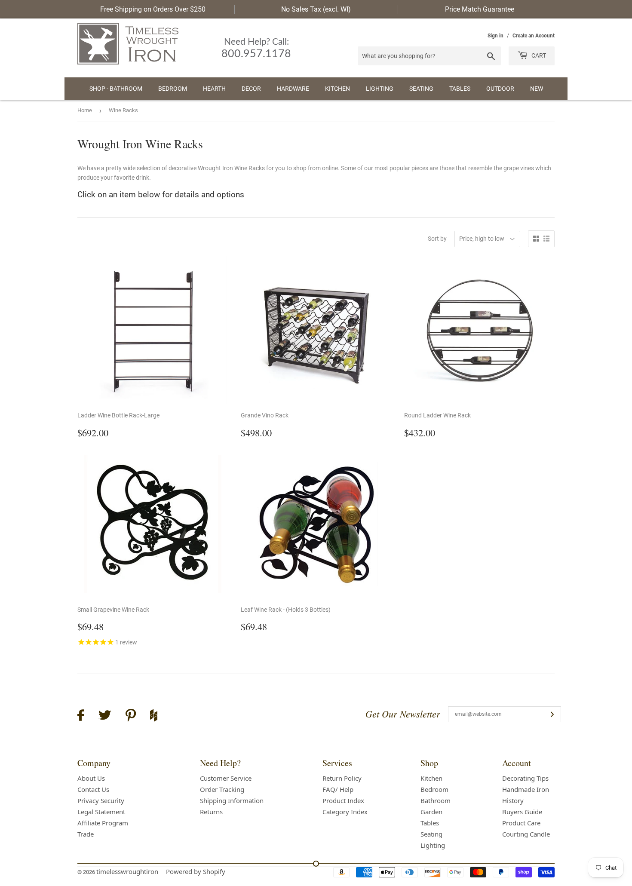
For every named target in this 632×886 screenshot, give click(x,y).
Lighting (379, 88)
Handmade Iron (525, 789)
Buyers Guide (522, 811)
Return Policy (342, 778)
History (513, 800)
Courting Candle (526, 834)
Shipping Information (232, 800)
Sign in (495, 36)
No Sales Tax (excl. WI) (316, 9)
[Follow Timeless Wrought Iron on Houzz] (154, 716)
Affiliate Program (102, 823)
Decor (251, 88)
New (536, 88)
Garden (431, 811)
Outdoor (500, 88)
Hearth (214, 88)
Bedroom (172, 88)
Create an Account (533, 36)
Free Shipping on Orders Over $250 (153, 9)
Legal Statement (101, 811)
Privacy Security (100, 800)
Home (84, 110)
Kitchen (337, 88)
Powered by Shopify (195, 871)
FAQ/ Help (337, 789)
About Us (91, 778)
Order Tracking (222, 789)
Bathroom (435, 800)
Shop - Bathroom (115, 88)
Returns (211, 811)
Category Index (345, 811)
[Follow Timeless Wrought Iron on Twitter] (105, 716)
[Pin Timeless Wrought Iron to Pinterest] (130, 716)
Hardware (293, 88)
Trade (85, 834)
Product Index (343, 800)
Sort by (437, 238)
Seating (421, 88)
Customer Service (226, 778)
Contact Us (93, 789)
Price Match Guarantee (479, 9)
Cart (538, 55)
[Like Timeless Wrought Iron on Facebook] (81, 716)
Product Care (521, 823)
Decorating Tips (525, 778)
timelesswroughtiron (127, 871)
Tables (459, 88)
